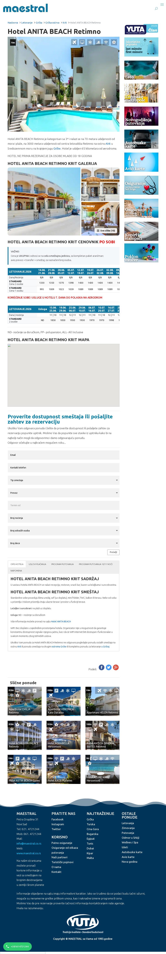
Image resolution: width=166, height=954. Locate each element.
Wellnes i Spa (130, 842)
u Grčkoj (105, 646)
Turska (91, 824)
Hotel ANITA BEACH (61, 621)
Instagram (58, 824)
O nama (56, 866)
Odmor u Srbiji (130, 837)
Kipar (90, 853)
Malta (90, 858)
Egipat (91, 838)
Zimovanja (128, 827)
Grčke (57, 148)
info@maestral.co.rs (29, 843)
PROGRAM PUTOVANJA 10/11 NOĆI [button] (96, 564)
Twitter (56, 829)
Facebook (58, 819)
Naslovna (13, 22)
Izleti (125, 847)
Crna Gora (93, 829)
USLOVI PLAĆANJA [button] (37, 564)
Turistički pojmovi (62, 862)
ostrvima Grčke (59, 646)
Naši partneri (59, 857)
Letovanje (27, 22)
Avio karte (128, 856)
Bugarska (92, 833)
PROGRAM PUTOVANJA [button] (62, 564)
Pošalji (113, 552)
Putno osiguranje (62, 842)
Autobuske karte (132, 852)
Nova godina (129, 861)
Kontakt (56, 871)
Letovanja (128, 823)
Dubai (90, 848)
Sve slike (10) (107, 230)
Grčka (39, 22)
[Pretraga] (156, 8)
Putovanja (128, 832)
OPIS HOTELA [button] (17, 564)
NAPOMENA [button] (16, 570)
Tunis (90, 843)
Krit (65, 22)
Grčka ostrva (52, 22)
